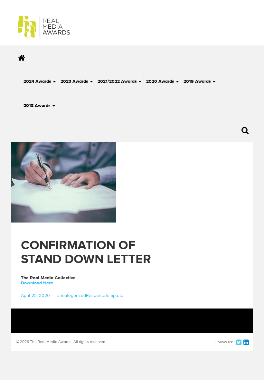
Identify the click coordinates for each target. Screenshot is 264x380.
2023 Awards (75, 81)
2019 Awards (198, 81)
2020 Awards (160, 81)
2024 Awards (38, 81)
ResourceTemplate (104, 296)
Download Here (37, 283)
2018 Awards (38, 106)
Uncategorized (71, 296)
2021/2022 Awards (118, 81)
